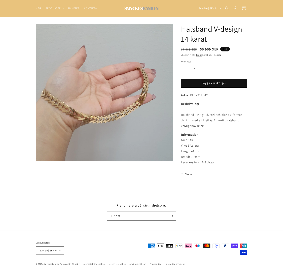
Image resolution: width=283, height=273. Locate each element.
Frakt (199, 54)
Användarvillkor (138, 264)
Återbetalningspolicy (94, 264)
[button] (54, 8)
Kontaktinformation (175, 264)
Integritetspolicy (117, 264)
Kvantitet (186, 61)
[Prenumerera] (171, 216)
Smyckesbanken (51, 264)
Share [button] (188, 174)
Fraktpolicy (155, 264)
